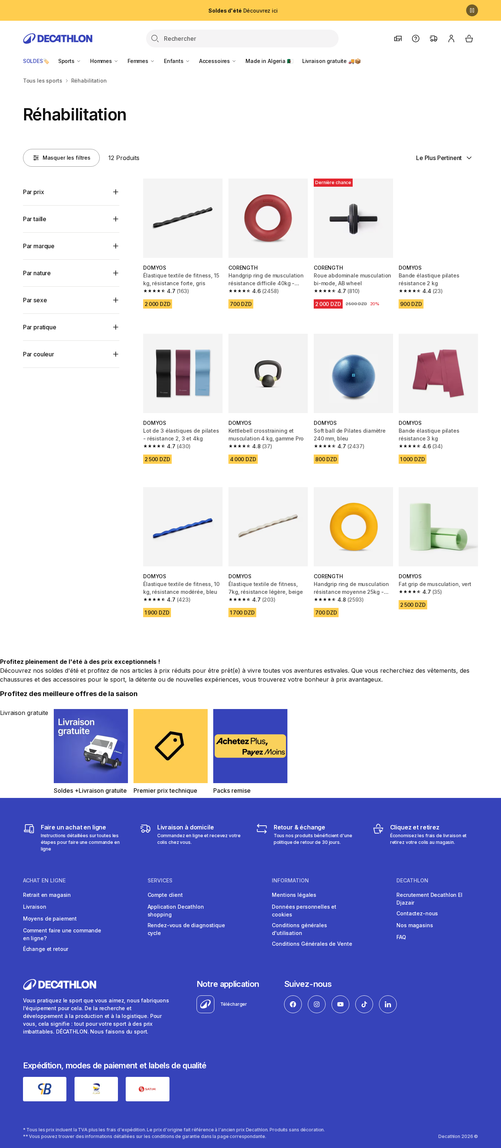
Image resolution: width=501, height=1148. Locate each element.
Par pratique (39, 327)
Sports (67, 61)
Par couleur (38, 354)
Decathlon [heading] (412, 881)
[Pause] (472, 10)
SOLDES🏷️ (36, 61)
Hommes (101, 61)
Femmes (139, 61)
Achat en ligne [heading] (44, 881)
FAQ (401, 937)
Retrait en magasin (47, 895)
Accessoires (215, 61)
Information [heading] (290, 881)
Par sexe (35, 300)
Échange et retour (46, 949)
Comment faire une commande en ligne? (62, 934)
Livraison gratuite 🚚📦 (331, 61)
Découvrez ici (242, 10)
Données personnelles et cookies (304, 911)
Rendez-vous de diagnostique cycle (186, 929)
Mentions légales (294, 895)
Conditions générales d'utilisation (299, 929)
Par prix (33, 192)
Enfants (174, 61)
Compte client (165, 895)
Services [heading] (160, 881)
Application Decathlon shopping (176, 911)
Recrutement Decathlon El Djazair (429, 899)
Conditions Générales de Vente (312, 944)
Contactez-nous (417, 913)
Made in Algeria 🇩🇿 (269, 61)
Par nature (37, 273)
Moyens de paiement (50, 918)
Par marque (39, 246)
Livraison (34, 907)
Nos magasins (414, 925)
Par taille (34, 219)
